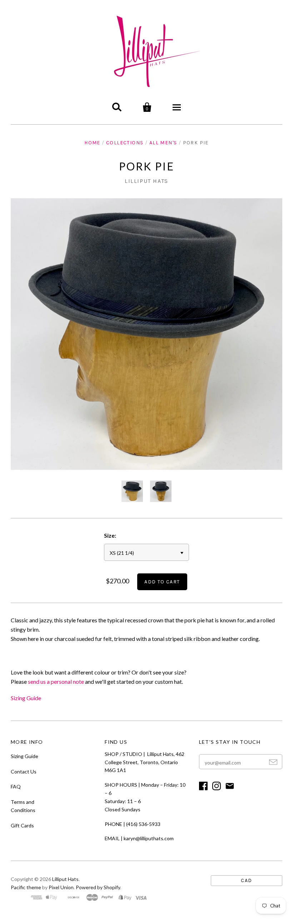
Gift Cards (22, 825)
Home (92, 143)
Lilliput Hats (146, 181)
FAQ (16, 786)
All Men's (163, 143)
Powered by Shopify (98, 887)
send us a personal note (56, 681)
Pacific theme (26, 887)
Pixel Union (61, 887)
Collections (124, 143)
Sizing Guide (26, 698)
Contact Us (23, 771)
